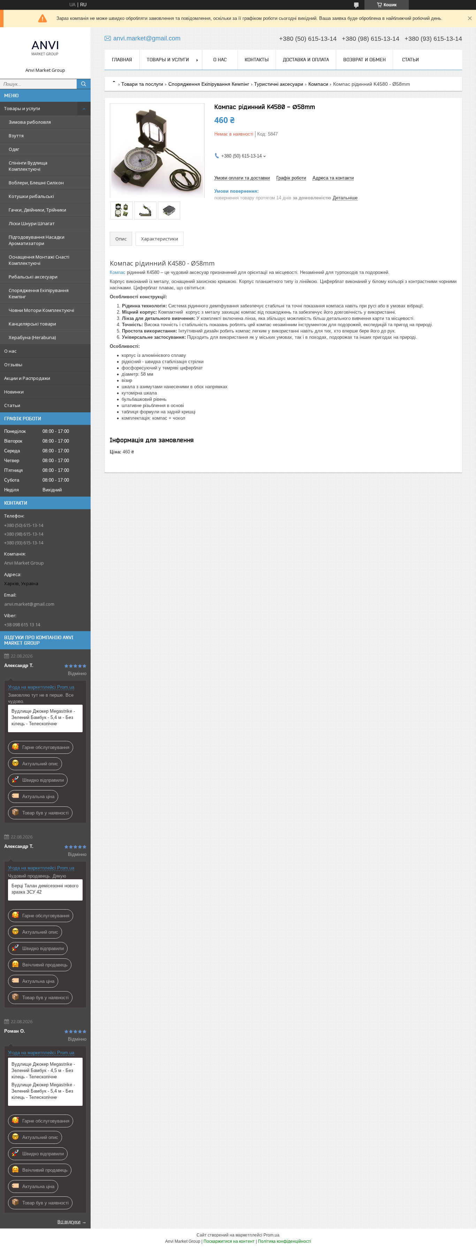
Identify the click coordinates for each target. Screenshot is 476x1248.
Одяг (14, 149)
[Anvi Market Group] (45, 49)
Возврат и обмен (364, 59)
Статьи (12, 405)
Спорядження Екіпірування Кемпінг (39, 293)
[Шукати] (84, 84)
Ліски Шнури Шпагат (32, 223)
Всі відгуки (68, 1221)
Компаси (318, 84)
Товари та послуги (142, 84)
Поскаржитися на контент (229, 1241)
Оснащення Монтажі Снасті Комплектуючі (39, 260)
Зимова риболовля (30, 122)
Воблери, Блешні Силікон (36, 182)
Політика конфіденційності (284, 1241)
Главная (122, 59)
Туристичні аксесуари (278, 84)
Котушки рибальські (31, 196)
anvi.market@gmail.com (29, 604)
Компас (117, 272)
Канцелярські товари (32, 324)
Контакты (257, 59)
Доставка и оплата (306, 59)
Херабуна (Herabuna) (32, 337)
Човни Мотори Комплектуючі (41, 310)
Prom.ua (271, 1235)
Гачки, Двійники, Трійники (37, 210)
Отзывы (13, 364)
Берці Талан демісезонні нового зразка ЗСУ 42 (44, 889)
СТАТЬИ (410, 59)
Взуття (16, 135)
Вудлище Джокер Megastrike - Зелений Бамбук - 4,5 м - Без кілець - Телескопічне (43, 1070)
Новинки (14, 392)
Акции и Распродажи (27, 378)
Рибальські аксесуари (33, 277)
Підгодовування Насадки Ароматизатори (36, 240)
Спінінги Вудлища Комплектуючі (28, 166)
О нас (10, 351)
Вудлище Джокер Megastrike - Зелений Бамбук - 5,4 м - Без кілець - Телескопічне (43, 717)
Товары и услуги (22, 108)
